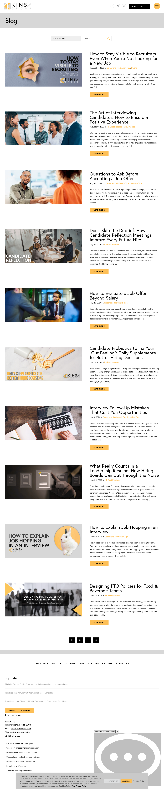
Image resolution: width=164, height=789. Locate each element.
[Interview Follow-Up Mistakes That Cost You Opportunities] (43, 427)
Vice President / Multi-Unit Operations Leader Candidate (29, 692)
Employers (56, 663)
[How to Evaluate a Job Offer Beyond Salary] (43, 309)
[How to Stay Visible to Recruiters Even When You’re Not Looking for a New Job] (43, 74)
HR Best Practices (114, 126)
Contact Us (122, 663)
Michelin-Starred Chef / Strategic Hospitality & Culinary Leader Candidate (36, 684)
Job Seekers (41, 663)
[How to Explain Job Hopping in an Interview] (43, 545)
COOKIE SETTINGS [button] (111, 781)
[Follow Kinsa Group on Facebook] (113, 5)
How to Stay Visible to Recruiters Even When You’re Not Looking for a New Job (124, 58)
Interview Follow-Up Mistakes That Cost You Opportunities (119, 410)
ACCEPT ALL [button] (126, 781)
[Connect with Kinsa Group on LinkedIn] (124, 5)
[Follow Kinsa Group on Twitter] (119, 5)
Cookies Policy (138, 781)
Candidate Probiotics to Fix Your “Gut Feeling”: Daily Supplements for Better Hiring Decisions (123, 352)
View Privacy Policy (79, 786)
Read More (99, 94)
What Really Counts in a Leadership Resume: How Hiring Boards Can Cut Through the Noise (124, 470)
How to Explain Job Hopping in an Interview (124, 529)
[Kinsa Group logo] (17, 6)
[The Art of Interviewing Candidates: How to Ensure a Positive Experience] (43, 133)
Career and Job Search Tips (118, 68)
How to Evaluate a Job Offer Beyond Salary (118, 295)
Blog (110, 663)
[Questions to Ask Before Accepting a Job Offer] (43, 192)
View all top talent (19, 710)
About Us (100, 663)
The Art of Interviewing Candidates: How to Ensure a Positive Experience (119, 117)
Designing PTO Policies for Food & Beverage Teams (124, 588)
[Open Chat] (127, 759)
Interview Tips (129, 126)
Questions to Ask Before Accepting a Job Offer (114, 176)
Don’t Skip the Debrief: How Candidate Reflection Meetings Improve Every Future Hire (121, 235)
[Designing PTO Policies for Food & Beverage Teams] (43, 604)
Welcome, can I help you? (105, 732)
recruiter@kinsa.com (21, 728)
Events (134, 68)
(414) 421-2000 (23, 724)
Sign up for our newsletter (18, 732)
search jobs (138, 6)
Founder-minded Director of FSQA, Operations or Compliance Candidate (35, 701)
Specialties (71, 663)
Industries (86, 663)
